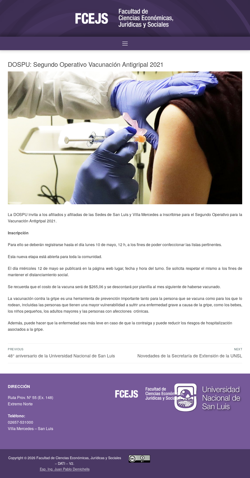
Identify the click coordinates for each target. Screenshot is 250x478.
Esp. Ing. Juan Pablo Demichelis (65, 469)
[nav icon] (125, 43)
